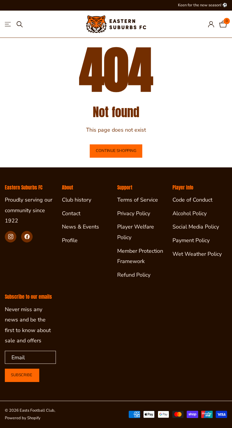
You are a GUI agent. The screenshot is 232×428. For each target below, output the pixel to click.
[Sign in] (211, 24)
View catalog (8, 24)
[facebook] (27, 236)
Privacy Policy (133, 213)
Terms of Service (137, 199)
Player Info (182, 187)
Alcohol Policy (189, 213)
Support (124, 187)
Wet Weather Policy (197, 254)
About (67, 187)
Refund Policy (133, 274)
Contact (71, 213)
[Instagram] (10, 236)
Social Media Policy (195, 226)
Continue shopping (116, 150)
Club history (76, 199)
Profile (70, 240)
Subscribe (22, 375)
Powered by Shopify (22, 418)
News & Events (80, 226)
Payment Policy (191, 240)
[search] (20, 24)
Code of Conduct (192, 199)
